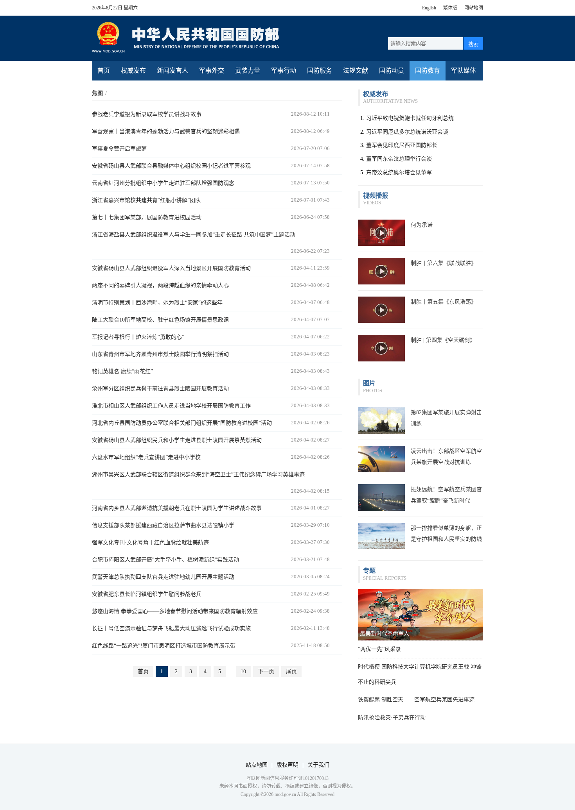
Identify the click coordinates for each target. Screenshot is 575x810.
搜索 (473, 44)
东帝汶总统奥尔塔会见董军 (399, 172)
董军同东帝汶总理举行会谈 (399, 159)
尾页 (291, 671)
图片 (369, 383)
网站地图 (473, 8)
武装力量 (247, 70)
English (429, 8)
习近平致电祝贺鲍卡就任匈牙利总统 (410, 118)
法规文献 (355, 70)
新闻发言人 (172, 70)
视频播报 (375, 195)
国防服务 (319, 70)
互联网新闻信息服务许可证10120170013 (287, 778)
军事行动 (283, 70)
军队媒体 (463, 70)
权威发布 (133, 70)
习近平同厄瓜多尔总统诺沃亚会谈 (407, 132)
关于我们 (318, 765)
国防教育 (427, 70)
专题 (369, 570)
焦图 (97, 93)
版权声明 (287, 765)
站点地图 (257, 765)
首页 (103, 70)
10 (243, 671)
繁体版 (450, 8)
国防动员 (391, 70)
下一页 (266, 671)
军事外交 (211, 70)
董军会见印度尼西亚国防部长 (401, 145)
